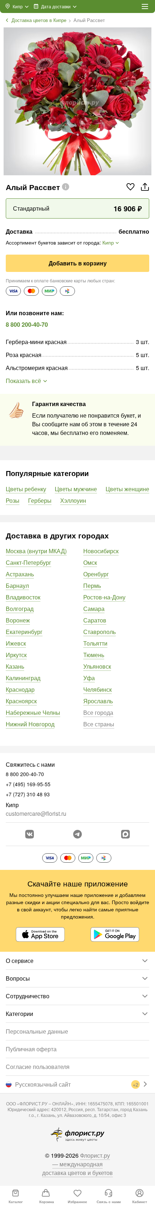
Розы (12, 500)
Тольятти (95, 643)
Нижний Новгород (30, 724)
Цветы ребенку (26, 489)
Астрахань (20, 574)
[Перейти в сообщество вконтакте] (29, 834)
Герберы (40, 500)
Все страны (98, 724)
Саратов (94, 620)
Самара (94, 608)
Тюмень (93, 655)
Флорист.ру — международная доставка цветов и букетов (77, 1164)
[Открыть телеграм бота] (77, 834)
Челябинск (97, 689)
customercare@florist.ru (36, 813)
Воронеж (18, 620)
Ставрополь (99, 632)
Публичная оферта (31, 1049)
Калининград (23, 678)
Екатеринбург (24, 632)
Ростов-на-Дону (104, 597)
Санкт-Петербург (28, 562)
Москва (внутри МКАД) (36, 551)
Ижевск (16, 643)
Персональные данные (37, 1031)
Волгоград (20, 608)
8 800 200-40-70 (27, 324)
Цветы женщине (127, 489)
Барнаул (17, 585)
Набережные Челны (33, 712)
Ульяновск (97, 666)
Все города (98, 712)
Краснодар (20, 689)
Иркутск (16, 655)
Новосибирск (101, 551)
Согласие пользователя (38, 1066)
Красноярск (21, 701)
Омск (90, 562)
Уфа (89, 678)
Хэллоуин (73, 500)
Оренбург (96, 574)
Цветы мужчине (76, 489)
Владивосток (23, 597)
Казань (15, 666)
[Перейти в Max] (125, 834)
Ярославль (98, 701)
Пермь (92, 585)
